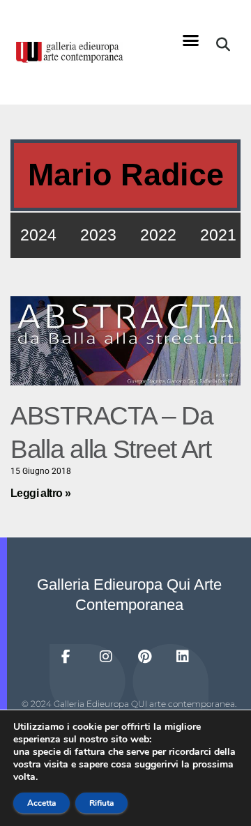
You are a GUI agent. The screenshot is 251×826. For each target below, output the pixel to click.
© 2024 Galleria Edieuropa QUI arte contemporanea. (129, 703)
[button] (191, 40)
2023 (98, 235)
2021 (218, 235)
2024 (38, 235)
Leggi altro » (40, 493)
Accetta (41, 803)
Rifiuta (101, 803)
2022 (158, 235)
